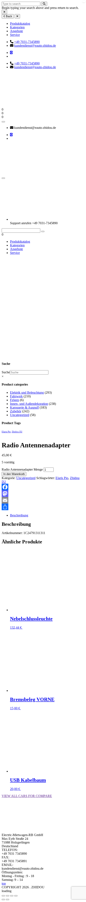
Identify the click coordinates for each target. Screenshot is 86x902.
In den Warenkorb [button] (34, 627)
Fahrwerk (16, 396)
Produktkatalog (20, 23)
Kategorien (17, 27)
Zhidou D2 (17, 432)
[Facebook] (43, 487)
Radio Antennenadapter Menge (22, 469)
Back (8, 16)
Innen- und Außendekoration (29, 403)
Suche (6, 372)
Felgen (14, 400)
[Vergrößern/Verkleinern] (3, 895)
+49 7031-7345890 (27, 42)
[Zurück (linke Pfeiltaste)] (3, 899)
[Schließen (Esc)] (16, 895)
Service (15, 35)
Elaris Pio (6, 432)
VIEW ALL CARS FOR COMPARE (27, 796)
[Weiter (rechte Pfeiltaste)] (7, 899)
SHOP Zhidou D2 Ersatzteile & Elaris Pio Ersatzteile (12, 314)
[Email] (43, 500)
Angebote (16, 31)
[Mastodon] (43, 493)
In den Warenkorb (14, 474)
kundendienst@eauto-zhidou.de (35, 45)
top (4, 883)
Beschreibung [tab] (19, 515)
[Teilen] (43, 507)
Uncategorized (27, 320)
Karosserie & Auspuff (24, 407)
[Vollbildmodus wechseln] (7, 895)
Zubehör (15, 411)
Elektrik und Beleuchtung (27, 392)
